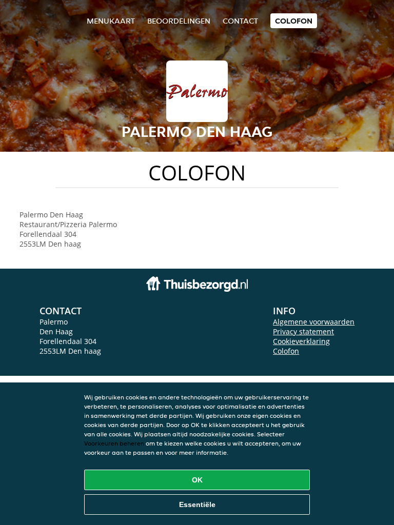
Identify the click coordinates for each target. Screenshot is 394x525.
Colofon (286, 351)
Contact (240, 20)
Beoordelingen (178, 20)
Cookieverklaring (301, 341)
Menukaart (111, 20)
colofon (293, 20)
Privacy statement (303, 331)
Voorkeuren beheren (114, 443)
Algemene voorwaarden (313, 322)
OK (197, 480)
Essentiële (197, 504)
